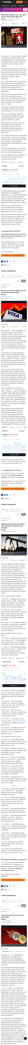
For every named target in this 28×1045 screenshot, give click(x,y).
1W (5, 174)
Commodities (21, 5)
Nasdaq (17, 397)
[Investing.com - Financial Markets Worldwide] (8, 2)
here (8, 845)
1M (8, 174)
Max (18, 174)
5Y (15, 174)
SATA (12, 1018)
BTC (25, 1000)
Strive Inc (5, 988)
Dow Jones (18, 401)
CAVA (7, 209)
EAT (14, 211)
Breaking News (5, 5)
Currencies (13, 5)
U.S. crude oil (10, 731)
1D (3, 174)
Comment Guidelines (5, 284)
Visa (12, 330)
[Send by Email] (14, 261)
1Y (13, 174)
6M (11, 174)
